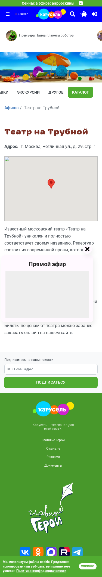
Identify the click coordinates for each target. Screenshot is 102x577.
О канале (53, 448)
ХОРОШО (87, 566)
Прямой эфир (47, 264)
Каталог (80, 92)
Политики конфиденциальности (41, 571)
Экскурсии (28, 92)
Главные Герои (53, 440)
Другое (55, 92)
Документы (53, 465)
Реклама (53, 457)
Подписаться (51, 382)
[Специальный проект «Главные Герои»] (51, 508)
